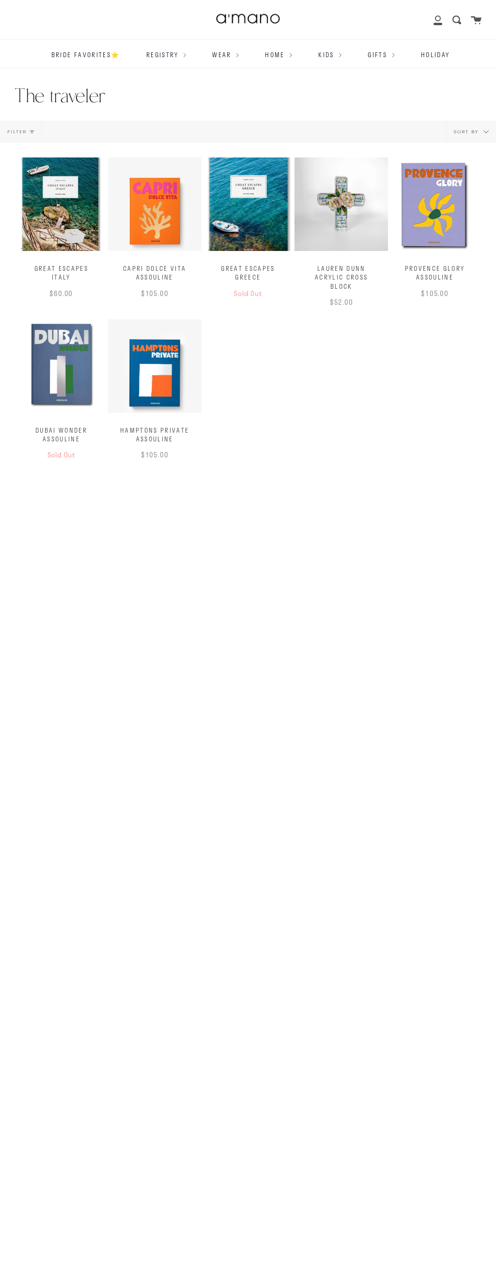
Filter (17, 131)
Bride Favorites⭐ (85, 55)
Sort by (467, 131)
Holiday (435, 55)
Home (276, 55)
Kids (327, 55)
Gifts (378, 55)
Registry (163, 55)
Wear (223, 55)
